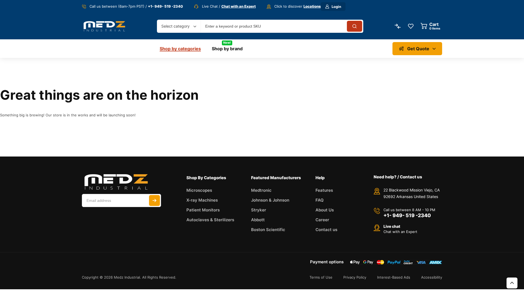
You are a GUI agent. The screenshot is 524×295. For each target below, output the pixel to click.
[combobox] (179, 26)
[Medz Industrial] (104, 26)
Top (512, 283)
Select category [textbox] (175, 26)
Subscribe (154, 200)
